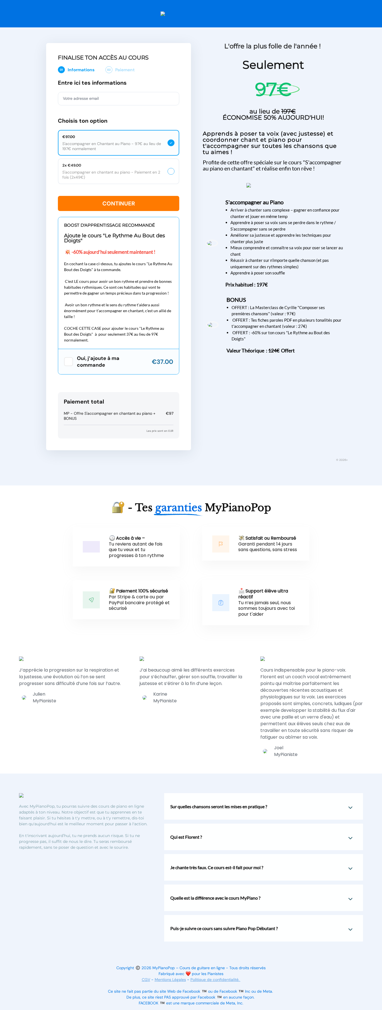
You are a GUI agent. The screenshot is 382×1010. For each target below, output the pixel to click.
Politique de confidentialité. (215, 979)
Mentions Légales (170, 979)
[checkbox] (68, 361)
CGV (146, 979)
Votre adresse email (81, 98)
